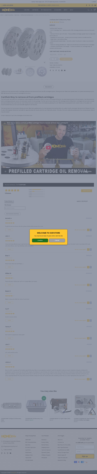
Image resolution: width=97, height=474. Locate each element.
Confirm (40, 240)
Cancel (57, 240)
